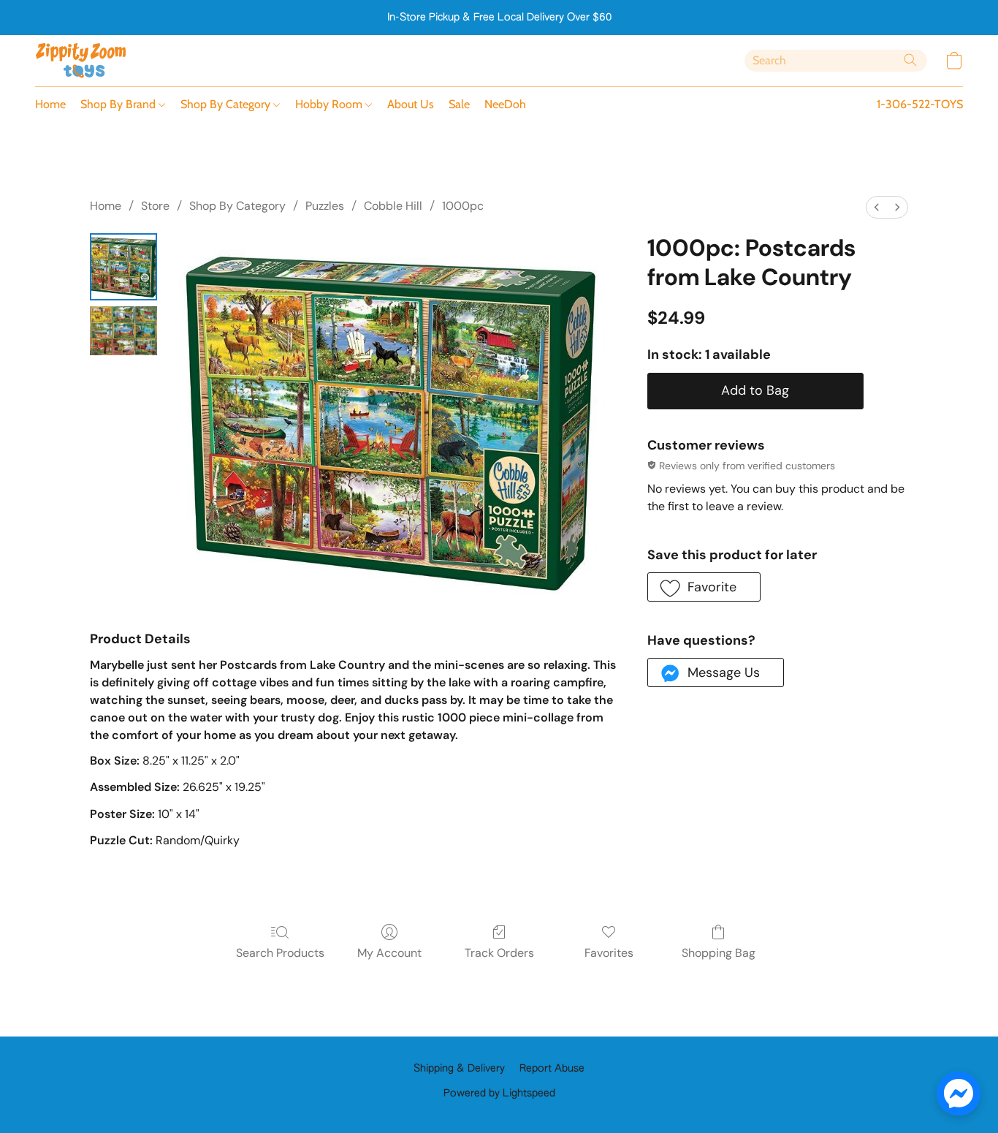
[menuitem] (876, 207)
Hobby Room (330, 104)
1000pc (463, 205)
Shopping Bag (718, 952)
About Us (410, 104)
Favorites (608, 952)
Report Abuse (551, 1069)
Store (155, 205)
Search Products (280, 952)
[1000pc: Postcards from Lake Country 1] (123, 330)
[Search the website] (910, 60)
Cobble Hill (393, 205)
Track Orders (499, 952)
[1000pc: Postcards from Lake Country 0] (123, 266)
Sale (459, 104)
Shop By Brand (119, 104)
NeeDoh (505, 104)
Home (50, 104)
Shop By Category (226, 104)
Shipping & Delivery (459, 1069)
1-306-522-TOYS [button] (920, 104)
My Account (389, 952)
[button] (81, 60)
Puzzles (324, 205)
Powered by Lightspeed (499, 1093)
